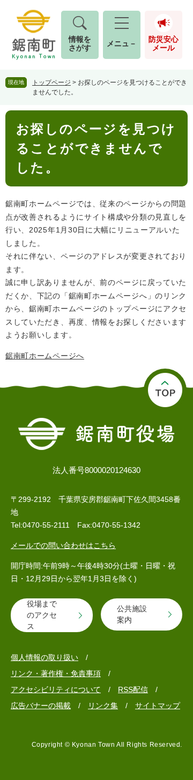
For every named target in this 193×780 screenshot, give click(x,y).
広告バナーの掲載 (41, 705)
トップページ (51, 82)
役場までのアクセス (42, 615)
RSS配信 (133, 689)
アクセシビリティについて (56, 689)
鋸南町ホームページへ (44, 355)
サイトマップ (157, 705)
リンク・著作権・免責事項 (56, 673)
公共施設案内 (132, 614)
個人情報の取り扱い (44, 657)
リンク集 (103, 705)
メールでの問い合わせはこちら (63, 545)
